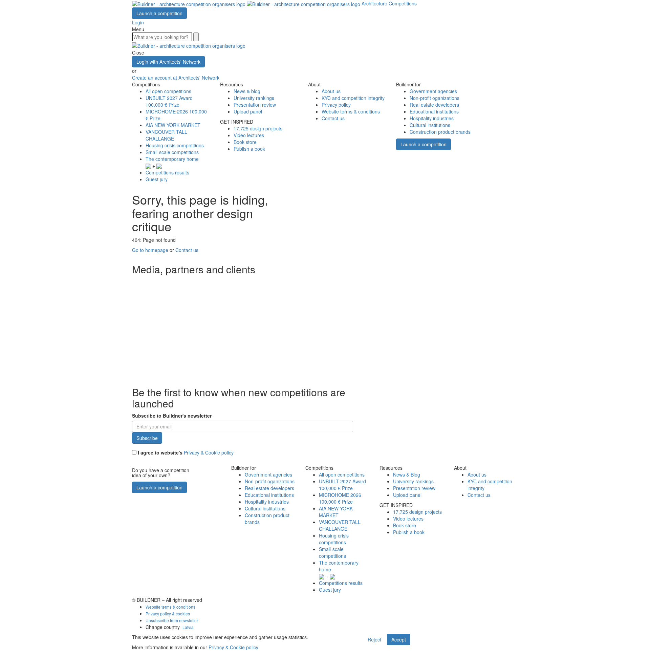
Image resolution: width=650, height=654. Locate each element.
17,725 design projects (258, 128)
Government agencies (433, 91)
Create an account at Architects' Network (175, 77)
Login (138, 22)
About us (331, 91)
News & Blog (406, 474)
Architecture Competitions (389, 3)
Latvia (188, 627)
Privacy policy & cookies (168, 613)
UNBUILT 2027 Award (169, 101)
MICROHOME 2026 (340, 498)
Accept (398, 639)
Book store (245, 142)
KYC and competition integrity (353, 97)
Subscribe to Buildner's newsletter (172, 415)
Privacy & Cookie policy (209, 452)
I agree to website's (185, 452)
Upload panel (248, 111)
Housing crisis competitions (175, 145)
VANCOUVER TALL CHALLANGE (166, 135)
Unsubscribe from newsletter (172, 620)
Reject (374, 639)
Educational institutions (434, 111)
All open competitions (168, 91)
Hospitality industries (432, 118)
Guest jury (157, 179)
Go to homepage (150, 250)
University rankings (254, 97)
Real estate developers (434, 104)
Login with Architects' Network (168, 61)
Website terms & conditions (351, 111)
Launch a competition (159, 13)
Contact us (333, 118)
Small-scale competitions (172, 152)
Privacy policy (336, 104)
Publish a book (249, 148)
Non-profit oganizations (434, 97)
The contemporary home (172, 158)
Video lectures (249, 135)
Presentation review (255, 104)
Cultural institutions (430, 125)
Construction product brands (440, 131)
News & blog (247, 91)
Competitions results (167, 172)
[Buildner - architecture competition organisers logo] (247, 3)
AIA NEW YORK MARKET (173, 125)
